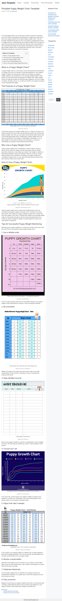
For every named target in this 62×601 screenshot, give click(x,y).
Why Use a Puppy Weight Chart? (12, 59)
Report (50, 86)
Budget (50, 50)
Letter (49, 75)
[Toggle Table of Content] (25, 53)
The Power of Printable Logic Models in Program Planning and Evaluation (53, 16)
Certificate (51, 57)
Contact (19, 2)
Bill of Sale (51, 47)
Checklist (50, 59)
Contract (50, 61)
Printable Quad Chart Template (10, 591)
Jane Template (8, 3)
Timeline (50, 93)
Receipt (50, 84)
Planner (50, 82)
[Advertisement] (23, 23)
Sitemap (57, 2)
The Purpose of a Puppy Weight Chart (13, 57)
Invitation (50, 70)
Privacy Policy (35, 2)
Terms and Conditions (47, 2)
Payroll (50, 80)
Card (49, 54)
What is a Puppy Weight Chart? (11, 55)
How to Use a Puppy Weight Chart (12, 61)
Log (49, 77)
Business (50, 52)
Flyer (49, 68)
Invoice (50, 73)
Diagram (5, 589)
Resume (50, 89)
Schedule (50, 91)
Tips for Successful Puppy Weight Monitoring (15, 63)
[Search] (58, 99)
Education (51, 66)
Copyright (26, 2)
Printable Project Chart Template (11, 592)
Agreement (51, 45)
